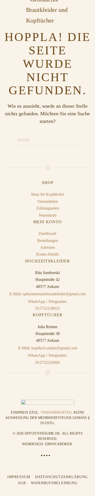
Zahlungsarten (47, 208)
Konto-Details (47, 254)
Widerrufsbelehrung (54, 483)
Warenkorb (47, 215)
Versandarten (47, 201)
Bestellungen (47, 240)
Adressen (47, 247)
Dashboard (47, 233)
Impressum (18, 477)
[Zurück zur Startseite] (47, 10)
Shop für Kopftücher (47, 194)
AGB (22, 483)
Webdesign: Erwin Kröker (47, 444)
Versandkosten (56, 412)
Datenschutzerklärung (61, 477)
